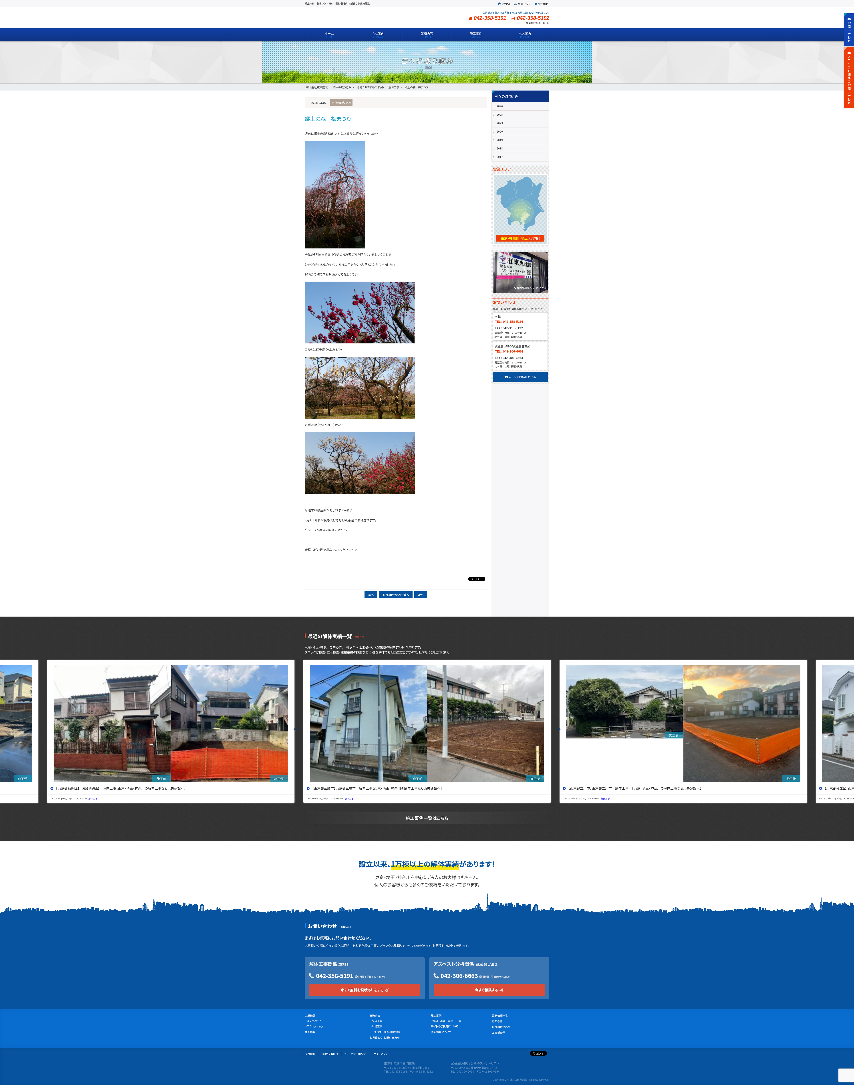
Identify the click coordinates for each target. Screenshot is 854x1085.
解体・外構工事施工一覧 (447, 1020)
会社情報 (543, 4)
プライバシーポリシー (356, 1054)
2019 (500, 140)
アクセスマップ (315, 1026)
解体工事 (93, 798)
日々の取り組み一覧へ (396, 595)
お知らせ (497, 1021)
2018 (500, 148)
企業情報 (310, 1015)
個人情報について (441, 1032)
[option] (170, 731)
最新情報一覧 (500, 1015)
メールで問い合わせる (522, 377)
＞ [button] (559, 729)
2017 (500, 157)
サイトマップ (524, 4)
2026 (500, 106)
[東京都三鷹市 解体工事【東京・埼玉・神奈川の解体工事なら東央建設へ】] (170, 723)
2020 (500, 131)
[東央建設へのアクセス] (520, 273)
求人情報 (310, 1032)
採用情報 (310, 1054)
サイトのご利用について (444, 1026)
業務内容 (375, 1015)
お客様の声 (498, 1032)
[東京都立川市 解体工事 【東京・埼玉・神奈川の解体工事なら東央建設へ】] (427, 723)
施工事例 (436, 1015)
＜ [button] (294, 729)
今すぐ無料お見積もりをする (362, 989)
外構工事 (377, 1026)
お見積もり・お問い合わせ (384, 1037)
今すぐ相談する (487, 989)
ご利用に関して (329, 1054)
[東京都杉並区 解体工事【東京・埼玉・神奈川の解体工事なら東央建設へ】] (683, 723)
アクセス (505, 4)
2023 (500, 123)
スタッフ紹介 (314, 1020)
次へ (420, 595)
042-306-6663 (459, 975)
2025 (500, 114)
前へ (371, 595)
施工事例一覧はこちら (427, 818)
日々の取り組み (501, 1027)
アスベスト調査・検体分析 (386, 1032)
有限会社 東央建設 (340, 17)
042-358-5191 (334, 975)
